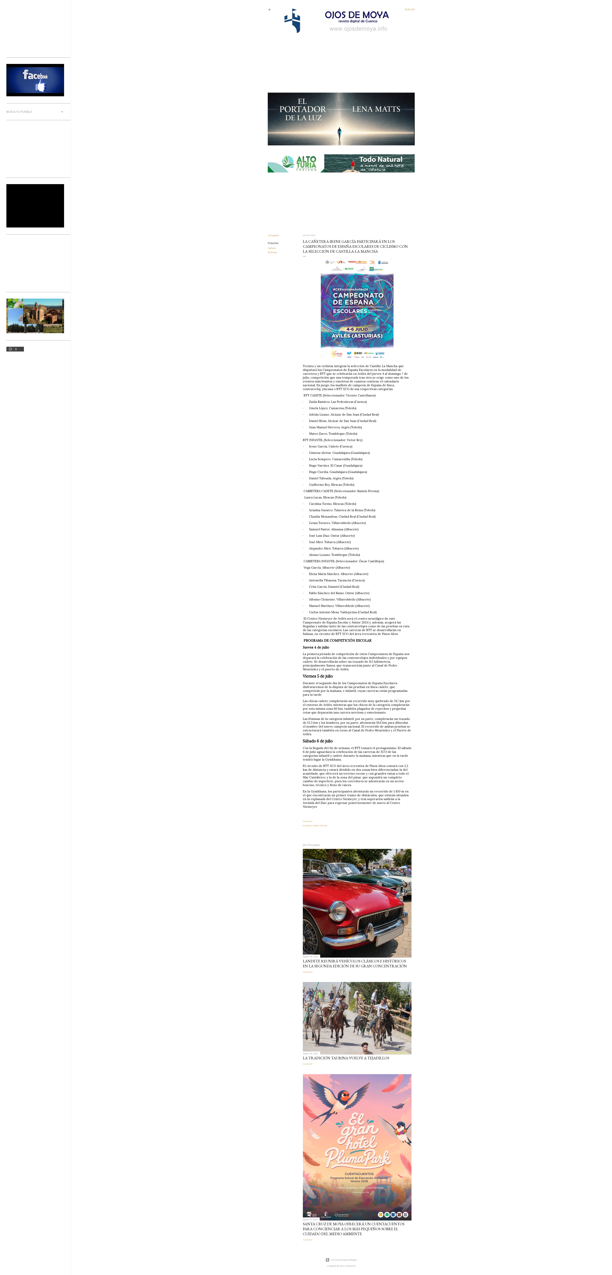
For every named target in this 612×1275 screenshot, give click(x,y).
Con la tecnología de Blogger (344, 1260)
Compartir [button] (273, 235)
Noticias (272, 252)
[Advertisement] (338, 58)
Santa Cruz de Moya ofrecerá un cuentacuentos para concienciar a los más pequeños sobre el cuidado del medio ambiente (353, 1228)
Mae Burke (350, 1266)
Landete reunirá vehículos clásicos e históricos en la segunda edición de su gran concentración (355, 963)
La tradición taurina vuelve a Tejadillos (346, 1057)
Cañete (272, 248)
